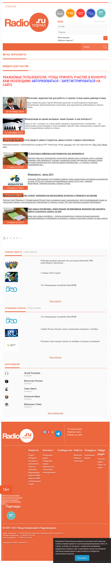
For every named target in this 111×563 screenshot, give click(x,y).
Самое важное (30, 252)
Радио (31, 455)
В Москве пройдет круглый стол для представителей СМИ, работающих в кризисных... (67, 261)
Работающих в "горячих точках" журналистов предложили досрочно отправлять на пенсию (50, 195)
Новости (33, 450)
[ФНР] (101, 13)
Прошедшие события (15, 308)
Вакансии (78, 455)
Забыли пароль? (65, 40)
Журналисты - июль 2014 (40, 174)
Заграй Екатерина (32, 373)
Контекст (48, 450)
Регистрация (64, 37)
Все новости (55, 301)
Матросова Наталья (33, 380)
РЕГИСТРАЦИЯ (99, 22)
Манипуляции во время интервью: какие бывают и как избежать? (58, 119)
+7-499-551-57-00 (27, 535)
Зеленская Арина (32, 396)
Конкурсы (90, 450)
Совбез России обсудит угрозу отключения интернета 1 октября (69, 329)
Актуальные (90, 455)
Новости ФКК (34, 475)
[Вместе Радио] (60, 13)
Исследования (49, 472)
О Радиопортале (74, 429)
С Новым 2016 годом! (51, 273)
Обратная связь (74, 432)
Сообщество (65, 450)
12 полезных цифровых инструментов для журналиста (56, 153)
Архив (87, 458)
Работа (78, 450)
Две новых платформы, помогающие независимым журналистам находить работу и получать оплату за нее (66, 210)
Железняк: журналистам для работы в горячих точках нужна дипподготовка (66, 98)
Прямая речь (48, 466)
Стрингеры (78, 461)
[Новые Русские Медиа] (91, 13)
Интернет (32, 458)
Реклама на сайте (75, 434)
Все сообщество (55, 413)
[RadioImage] (70, 13)
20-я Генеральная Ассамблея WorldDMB (58, 285)
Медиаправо (34, 472)
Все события (56, 357)
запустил (68, 144)
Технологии (48, 469)
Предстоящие (34, 308)
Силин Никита (30, 388)
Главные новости (13, 252)
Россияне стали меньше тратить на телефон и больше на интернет (70, 341)
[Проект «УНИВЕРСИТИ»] (81, 13)
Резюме (77, 458)
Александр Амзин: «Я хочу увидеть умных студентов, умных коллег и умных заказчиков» (49, 140)
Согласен (82, 558)
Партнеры (13, 506)
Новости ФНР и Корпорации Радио (34, 481)
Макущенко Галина (32, 404)
